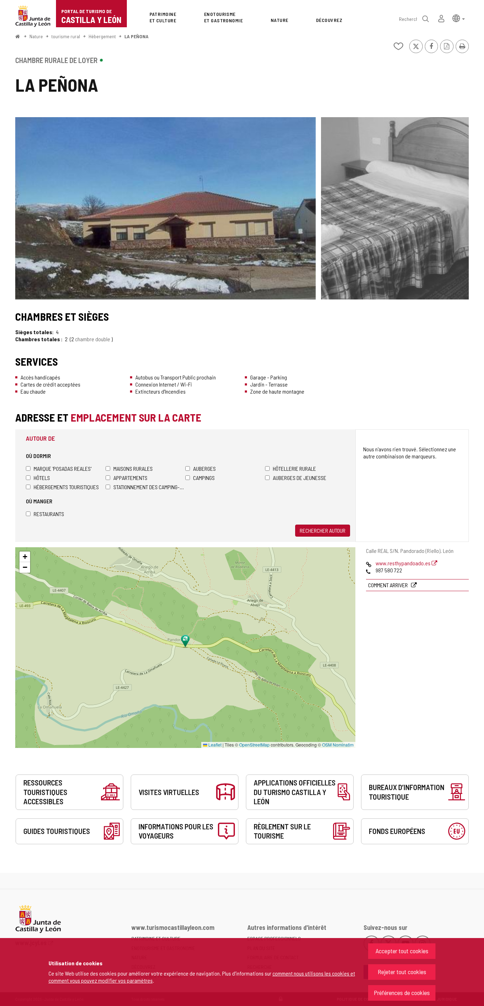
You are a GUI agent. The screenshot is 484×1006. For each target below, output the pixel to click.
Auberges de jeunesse (299, 477)
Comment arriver (388, 585)
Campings (204, 477)
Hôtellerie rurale (294, 468)
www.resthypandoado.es (404, 563)
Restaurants (49, 513)
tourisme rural (65, 36)
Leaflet (214, 745)
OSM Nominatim (338, 745)
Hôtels (42, 477)
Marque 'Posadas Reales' (62, 468)
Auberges (204, 468)
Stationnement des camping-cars (149, 487)
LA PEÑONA (136, 36)
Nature (36, 36)
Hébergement (102, 36)
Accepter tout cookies (402, 951)
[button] (458, 17)
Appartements (130, 477)
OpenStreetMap (254, 745)
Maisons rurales (133, 468)
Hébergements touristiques (66, 487)
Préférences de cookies (402, 992)
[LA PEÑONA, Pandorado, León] (165, 208)
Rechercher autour (322, 530)
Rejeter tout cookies (402, 972)
